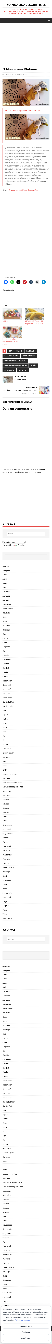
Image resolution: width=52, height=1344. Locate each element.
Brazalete (6, 625)
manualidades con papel (15, 361)
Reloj (5, 876)
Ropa (5, 884)
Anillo (5, 587)
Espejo (5, 714)
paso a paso (9, 370)
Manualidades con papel (12, 782)
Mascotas (7, 791)
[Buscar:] (26, 534)
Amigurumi (7, 570)
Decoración (7, 681)
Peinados (6, 850)
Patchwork (7, 846)
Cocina (5, 638)
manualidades (29, 356)
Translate (21, 545)
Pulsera (6, 863)
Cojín (5, 642)
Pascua (5, 842)
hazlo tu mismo (11, 356)
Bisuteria (6, 613)
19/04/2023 (9, 74)
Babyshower (8, 608)
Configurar (26, 1338)
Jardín (5, 770)
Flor (4, 731)
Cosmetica (7, 659)
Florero (5, 744)
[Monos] (12, 314)
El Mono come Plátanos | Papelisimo (23, 190)
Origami (6, 838)
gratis (19, 351)
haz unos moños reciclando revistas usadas (10, 341)
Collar (5, 651)
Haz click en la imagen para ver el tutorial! (22, 110)
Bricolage (6, 630)
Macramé (6, 778)
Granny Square (9, 753)
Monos (5, 321)
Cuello (5, 676)
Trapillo (6, 905)
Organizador (8, 829)
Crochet (6, 668)
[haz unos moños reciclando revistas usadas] (12, 332)
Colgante (6, 647)
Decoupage (7, 697)
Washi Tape (7, 918)
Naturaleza (7, 795)
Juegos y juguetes (10, 774)
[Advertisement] (26, 46)
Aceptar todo (26, 1326)
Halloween (7, 757)
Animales (6, 591)
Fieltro (5, 719)
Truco (5, 910)
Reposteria (7, 880)
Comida (6, 655)
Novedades (7, 825)
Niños (5, 816)
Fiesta (5, 723)
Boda (5, 617)
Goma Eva (7, 748)
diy (10, 351)
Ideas (5, 765)
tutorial (23, 370)
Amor (5, 574)
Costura (6, 664)
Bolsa (5, 621)
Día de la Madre (9, 702)
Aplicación (7, 604)
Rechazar (26, 1332)
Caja (4, 634)
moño (33, 365)
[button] (48, 20)
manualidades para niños (15, 365)
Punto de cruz (8, 867)
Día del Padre (8, 706)
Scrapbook (7, 897)
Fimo (5, 727)
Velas (5, 914)
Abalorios (6, 566)
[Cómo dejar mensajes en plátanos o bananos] (34, 314)
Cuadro (5, 672)
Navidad (6, 799)
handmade (30, 351)
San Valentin (7, 893)
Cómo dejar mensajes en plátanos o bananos (34, 322)
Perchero (6, 859)
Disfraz (5, 710)
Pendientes (7, 855)
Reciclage (6, 871)
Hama (5, 761)
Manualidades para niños (13, 787)
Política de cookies (22, 1320)
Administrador (22, 74)
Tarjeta (5, 901)
